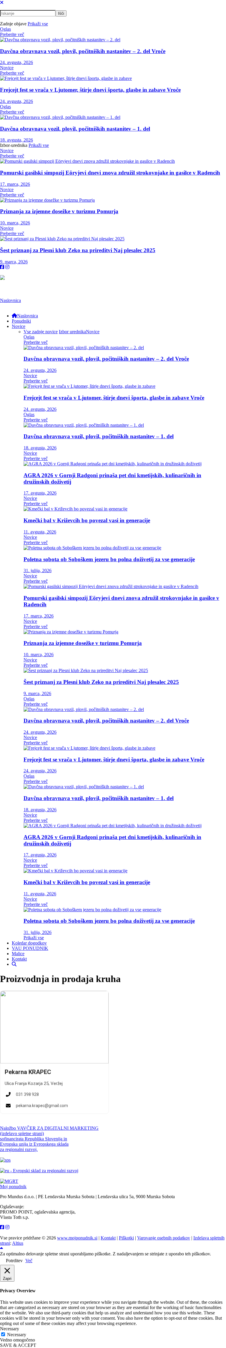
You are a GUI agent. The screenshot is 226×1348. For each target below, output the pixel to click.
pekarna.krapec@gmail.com (42, 1105)
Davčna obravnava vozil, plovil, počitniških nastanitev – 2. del (82, 51)
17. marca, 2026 (15, 184)
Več (28, 1260)
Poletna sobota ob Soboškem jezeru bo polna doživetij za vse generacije (109, 559)
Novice (7, 67)
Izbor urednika (72, 331)
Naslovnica (10, 300)
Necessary (16, 1334)
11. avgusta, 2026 (40, 531)
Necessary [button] (9, 1328)
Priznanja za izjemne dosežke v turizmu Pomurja (59, 211)
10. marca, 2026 (15, 222)
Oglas (5, 29)
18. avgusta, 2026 (16, 139)
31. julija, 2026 (37, 570)
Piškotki (126, 1237)
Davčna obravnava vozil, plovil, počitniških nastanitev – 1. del (75, 129)
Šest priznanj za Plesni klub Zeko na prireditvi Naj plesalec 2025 (77, 250)
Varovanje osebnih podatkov (163, 1237)
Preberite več (12, 34)
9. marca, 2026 (14, 261)
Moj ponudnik (13, 1186)
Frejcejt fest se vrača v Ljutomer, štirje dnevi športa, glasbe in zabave (90, 90)
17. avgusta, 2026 (40, 492)
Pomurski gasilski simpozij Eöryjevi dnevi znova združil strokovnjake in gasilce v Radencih (110, 173)
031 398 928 (27, 1094)
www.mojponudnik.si (77, 1237)
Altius (17, 1243)
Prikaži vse (38, 23)
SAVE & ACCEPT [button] (18, 1345)
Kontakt (108, 1237)
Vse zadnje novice (41, 331)
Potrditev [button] (14, 1260)
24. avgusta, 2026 (16, 62)
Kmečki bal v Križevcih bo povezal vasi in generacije (87, 520)
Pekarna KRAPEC (28, 1072)
